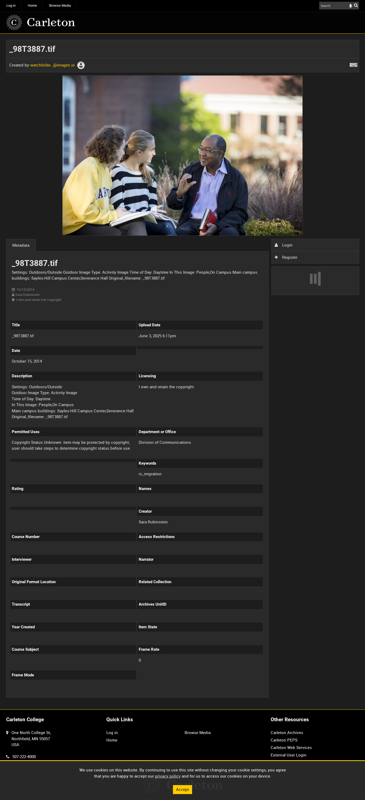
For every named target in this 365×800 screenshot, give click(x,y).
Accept (182, 789)
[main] (182, 371)
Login (287, 245)
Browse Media (60, 5)
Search (356, 5)
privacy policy (168, 776)
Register (289, 257)
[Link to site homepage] (40, 22)
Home (32, 5)
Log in (10, 5)
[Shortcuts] (353, 63)
